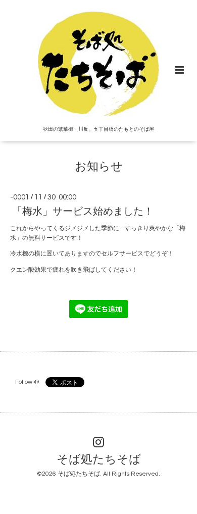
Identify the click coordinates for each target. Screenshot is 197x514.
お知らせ (99, 167)
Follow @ (27, 382)
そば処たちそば (99, 460)
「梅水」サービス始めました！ (83, 212)
